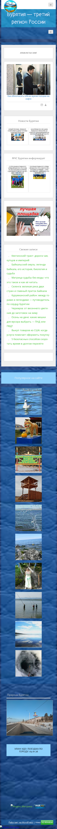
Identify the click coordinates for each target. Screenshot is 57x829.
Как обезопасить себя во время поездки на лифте (28, 97)
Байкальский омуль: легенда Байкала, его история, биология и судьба (27, 269)
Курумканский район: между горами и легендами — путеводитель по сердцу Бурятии (28, 300)
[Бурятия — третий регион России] (10, 6)
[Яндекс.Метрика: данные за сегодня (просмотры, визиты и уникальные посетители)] (9, 827)
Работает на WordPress (21, 822)
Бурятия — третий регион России (28, 18)
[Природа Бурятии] (29, 718)
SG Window (47, 822)
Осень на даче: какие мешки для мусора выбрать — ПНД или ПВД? (26, 322)
